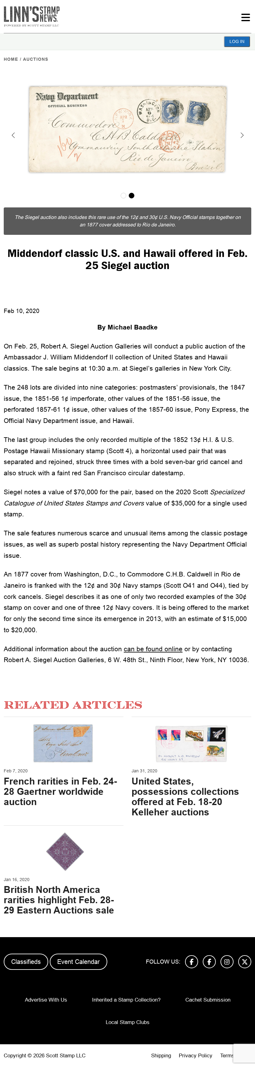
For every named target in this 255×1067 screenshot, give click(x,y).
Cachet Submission (207, 1000)
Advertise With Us (46, 1000)
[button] (13, 135)
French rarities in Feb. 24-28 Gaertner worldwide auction (60, 791)
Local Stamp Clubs (128, 1022)
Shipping (161, 1056)
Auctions (35, 59)
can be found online (153, 648)
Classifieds (26, 961)
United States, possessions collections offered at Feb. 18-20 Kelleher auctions (185, 796)
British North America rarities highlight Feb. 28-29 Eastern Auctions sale (59, 899)
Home (11, 59)
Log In (237, 41)
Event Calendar (78, 961)
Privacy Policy (195, 1056)
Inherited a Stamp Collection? (126, 1000)
